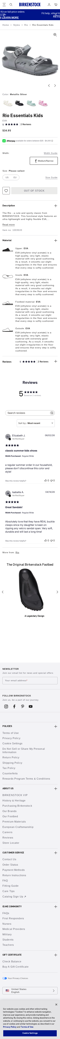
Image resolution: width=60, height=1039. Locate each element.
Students (8, 939)
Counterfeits (10, 773)
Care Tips (8, 891)
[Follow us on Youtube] (30, 706)
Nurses (6, 924)
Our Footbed (10, 816)
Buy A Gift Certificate (15, 966)
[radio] (7, 103)
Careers (7, 832)
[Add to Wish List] (6, 190)
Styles (17, 25)
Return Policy (11, 757)
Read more (8, 224)
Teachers (8, 945)
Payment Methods (13, 870)
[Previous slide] (48, 85)
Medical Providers (13, 929)
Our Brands (9, 811)
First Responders (13, 918)
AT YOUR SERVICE (41, 16)
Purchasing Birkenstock (17, 805)
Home (6, 25)
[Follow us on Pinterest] (22, 706)
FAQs (5, 913)
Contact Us (9, 859)
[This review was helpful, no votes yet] (46, 480)
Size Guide (51, 177)
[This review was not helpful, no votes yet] (51, 480)
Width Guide (51, 153)
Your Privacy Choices (18, 978)
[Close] (56, 1004)
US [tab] (7, 177)
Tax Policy (8, 768)
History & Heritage (14, 800)
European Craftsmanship (18, 827)
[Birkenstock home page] (30, 4)
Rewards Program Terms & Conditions (26, 778)
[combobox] (36, 423)
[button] (4, 16)
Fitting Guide (10, 886)
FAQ (5, 880)
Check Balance (12, 961)
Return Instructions (14, 875)
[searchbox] (27, 412)
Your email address (16, 680)
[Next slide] (55, 85)
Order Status (10, 864)
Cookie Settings (12, 743)
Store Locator (10, 843)
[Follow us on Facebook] (14, 706)
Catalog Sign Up (12, 896)
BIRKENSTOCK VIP (15, 795)
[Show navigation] (4, 4)
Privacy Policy (11, 738)
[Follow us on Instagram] (6, 706)
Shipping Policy (12, 763)
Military (7, 934)
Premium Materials (14, 821)
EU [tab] (15, 177)
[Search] (11, 4)
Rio (26, 25)
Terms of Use (10, 733)
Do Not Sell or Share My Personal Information (23, 751)
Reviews (7, 837)
